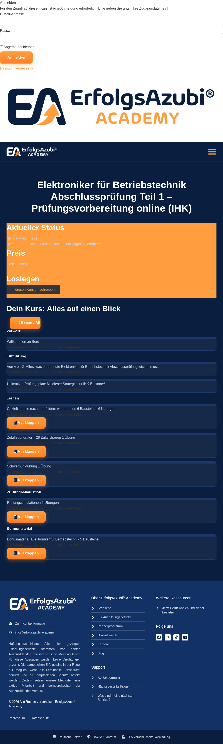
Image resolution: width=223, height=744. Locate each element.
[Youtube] (185, 637)
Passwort (7, 30)
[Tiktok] (176, 637)
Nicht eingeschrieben (23, 238)
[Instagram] (168, 637)
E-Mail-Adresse (12, 14)
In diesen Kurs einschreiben (33, 289)
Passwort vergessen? (16, 68)
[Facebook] (159, 637)
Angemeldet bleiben (19, 47)
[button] (212, 151)
